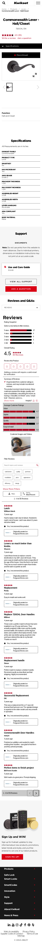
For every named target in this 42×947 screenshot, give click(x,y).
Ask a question (24, 38)
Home (4, 9)
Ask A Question (21, 289)
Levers (23, 9)
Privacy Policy (29, 931)
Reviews (8, 307)
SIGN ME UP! (12, 857)
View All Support (21, 282)
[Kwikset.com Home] (21, 3)
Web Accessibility (11, 931)
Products (13, 9)
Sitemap (21, 936)
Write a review (9, 38)
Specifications (12, 46)
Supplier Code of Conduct (12, 934)
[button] (21, 66)
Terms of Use (32, 934)
